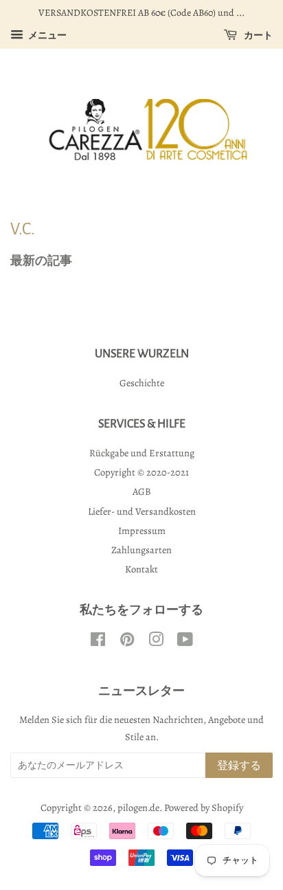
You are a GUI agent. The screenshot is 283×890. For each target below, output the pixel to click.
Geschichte (142, 383)
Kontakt (141, 569)
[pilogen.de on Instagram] (155, 642)
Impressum (142, 530)
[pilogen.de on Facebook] (98, 642)
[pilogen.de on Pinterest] (127, 642)
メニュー (47, 35)
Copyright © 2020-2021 (141, 472)
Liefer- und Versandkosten (142, 511)
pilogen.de (138, 807)
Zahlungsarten (141, 550)
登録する (239, 765)
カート (257, 35)
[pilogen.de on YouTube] (185, 642)
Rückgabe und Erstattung (141, 453)
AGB (142, 491)
